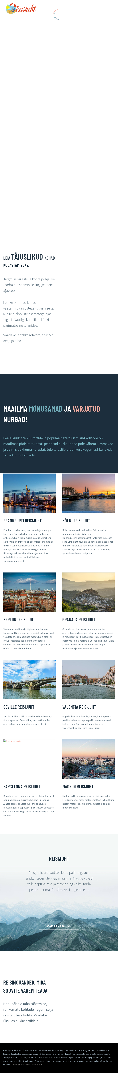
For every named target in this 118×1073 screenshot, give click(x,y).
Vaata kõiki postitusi (59, 925)
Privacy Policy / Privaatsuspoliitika (27, 1064)
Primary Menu (109, 9)
